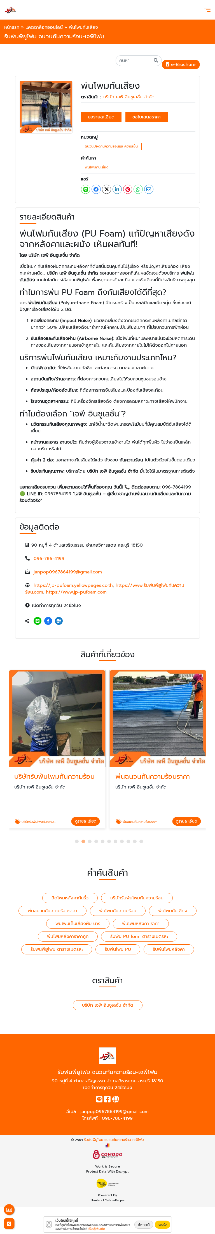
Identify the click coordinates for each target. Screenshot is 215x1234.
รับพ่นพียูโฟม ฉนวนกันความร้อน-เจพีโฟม (114, 1139)
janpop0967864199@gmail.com (68, 572)
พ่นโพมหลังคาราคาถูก (67, 936)
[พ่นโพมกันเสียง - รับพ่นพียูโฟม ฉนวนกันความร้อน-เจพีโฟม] (46, 107)
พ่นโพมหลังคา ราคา (141, 923)
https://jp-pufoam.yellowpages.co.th (73, 585)
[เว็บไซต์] (58, 621)
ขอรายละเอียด (101, 117)
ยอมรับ (162, 1225)
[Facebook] (48, 621)
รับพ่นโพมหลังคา (169, 949)
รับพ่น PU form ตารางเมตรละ (139, 936)
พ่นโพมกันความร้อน (117, 910)
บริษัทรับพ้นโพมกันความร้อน (136, 898)
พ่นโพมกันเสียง (96, 167)
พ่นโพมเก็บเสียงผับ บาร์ (77, 923)
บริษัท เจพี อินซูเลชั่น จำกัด (129, 97)
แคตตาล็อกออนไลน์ (44, 27)
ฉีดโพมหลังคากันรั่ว (70, 898)
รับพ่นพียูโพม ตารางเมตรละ (57, 949)
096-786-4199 (49, 558)
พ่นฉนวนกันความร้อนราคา (52, 910)
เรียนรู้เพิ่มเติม (96, 1229)
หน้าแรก (11, 27)
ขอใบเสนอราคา (146, 117)
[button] (77, 841)
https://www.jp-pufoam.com (76, 592)
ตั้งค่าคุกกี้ (143, 1225)
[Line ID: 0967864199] (37, 621)
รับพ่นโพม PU (118, 949)
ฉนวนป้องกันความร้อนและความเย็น (111, 146)
